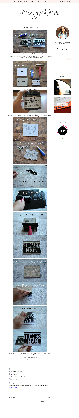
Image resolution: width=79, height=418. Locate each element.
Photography (32, 1)
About (14, 1)
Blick (44, 88)
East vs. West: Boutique (62, 104)
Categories (46, 1)
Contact (20, 1)
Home (10, 1)
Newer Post (12, 397)
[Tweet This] (48, 363)
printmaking (17, 364)
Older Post (49, 397)
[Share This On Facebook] (46, 363)
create (10, 364)
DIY (13, 364)
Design (25, 1)
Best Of (39, 1)
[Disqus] (30, 381)
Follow (62, 52)
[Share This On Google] (51, 363)
